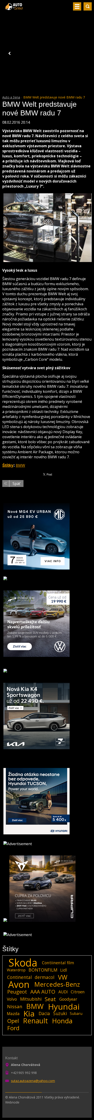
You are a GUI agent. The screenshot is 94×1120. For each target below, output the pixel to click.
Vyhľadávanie (88, 6)
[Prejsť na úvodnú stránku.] (14, 8)
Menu (77, 6)
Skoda (22, 962)
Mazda (13, 1013)
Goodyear (68, 999)
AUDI (63, 991)
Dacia (44, 1013)
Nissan (14, 1006)
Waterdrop (16, 969)
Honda (62, 1020)
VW (62, 977)
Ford (13, 1028)
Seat (50, 999)
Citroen (78, 991)
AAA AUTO (42, 991)
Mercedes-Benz (57, 984)
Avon (18, 984)
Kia (29, 1013)
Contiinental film (58, 962)
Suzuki (60, 1013)
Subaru (76, 1013)
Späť (16, 483)
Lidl (63, 970)
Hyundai (64, 1006)
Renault (35, 1020)
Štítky (7, 465)
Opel (13, 1020)
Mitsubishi (31, 999)
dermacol (44, 977)
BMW (20, 465)
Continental (19, 977)
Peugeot (17, 991)
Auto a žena (11, 97)
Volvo (12, 999)
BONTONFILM (43, 970)
